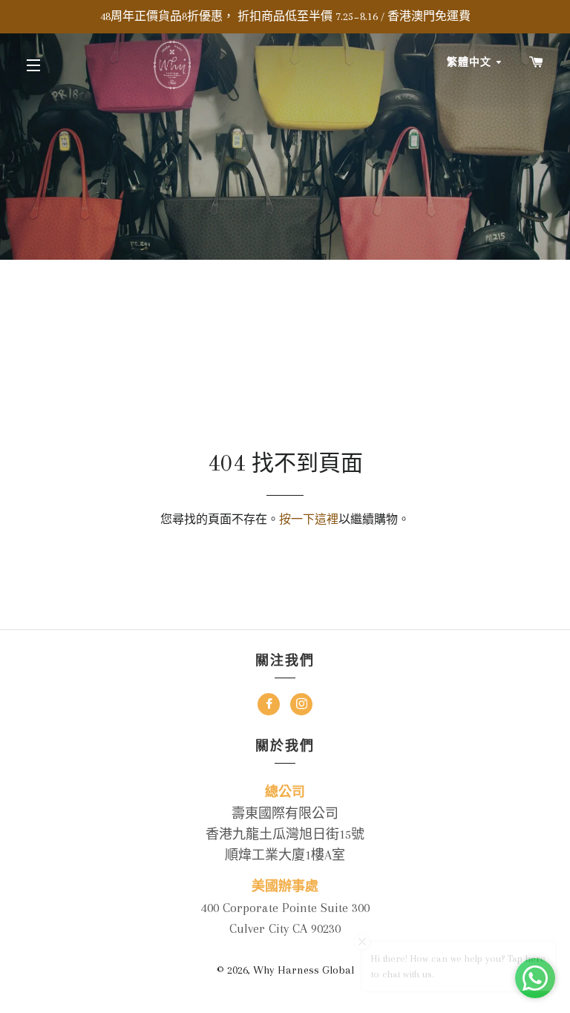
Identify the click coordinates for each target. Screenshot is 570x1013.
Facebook (269, 706)
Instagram (301, 706)
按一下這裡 (308, 519)
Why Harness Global (303, 970)
